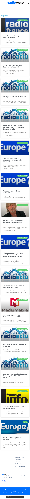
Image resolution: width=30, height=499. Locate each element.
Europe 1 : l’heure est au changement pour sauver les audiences (12, 160)
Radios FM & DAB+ (19, 457)
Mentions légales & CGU (21, 466)
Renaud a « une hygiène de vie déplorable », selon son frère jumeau (13, 222)
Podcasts (17, 461)
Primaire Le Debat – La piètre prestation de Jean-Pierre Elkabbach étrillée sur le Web (13, 254)
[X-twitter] (5, 481)
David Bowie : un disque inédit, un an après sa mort (14, 97)
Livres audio (18, 463)
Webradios (18, 459)
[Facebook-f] (2, 481)
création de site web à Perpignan (20, 492)
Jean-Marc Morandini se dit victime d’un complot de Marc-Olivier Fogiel (15, 375)
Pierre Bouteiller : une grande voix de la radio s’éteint (14, 36)
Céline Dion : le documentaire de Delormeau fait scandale (14, 66)
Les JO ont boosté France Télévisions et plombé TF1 (12, 316)
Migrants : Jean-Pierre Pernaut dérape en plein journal (13, 286)
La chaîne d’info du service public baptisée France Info (14, 407)
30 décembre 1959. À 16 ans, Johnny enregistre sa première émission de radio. (13, 127)
